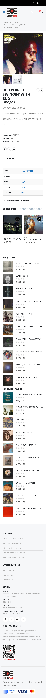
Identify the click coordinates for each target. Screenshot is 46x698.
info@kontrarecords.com (12, 608)
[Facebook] (29, 3)
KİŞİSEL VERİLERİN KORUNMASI (16, 553)
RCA (23, 182)
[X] (33, 3)
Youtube (17, 619)
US (22, 192)
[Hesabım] (32, 12)
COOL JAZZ (12, 142)
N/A (23, 187)
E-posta (14, 149)
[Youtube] (37, 3)
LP (22, 176)
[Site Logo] (12, 12)
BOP (18, 142)
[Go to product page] (12, 224)
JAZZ (12, 138)
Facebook (5, 149)
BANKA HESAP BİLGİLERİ (13, 539)
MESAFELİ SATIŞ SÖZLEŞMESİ (15, 557)
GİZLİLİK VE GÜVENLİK (12, 543)
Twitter (9, 149)
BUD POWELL (27, 171)
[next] (41, 90)
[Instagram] (41, 3)
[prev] (38, 90)
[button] (5, 12)
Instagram (23, 619)
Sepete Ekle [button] (17, 219)
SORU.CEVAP (9, 580)
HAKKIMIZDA (9, 570)
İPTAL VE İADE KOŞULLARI (14, 548)
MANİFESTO (8, 575)
